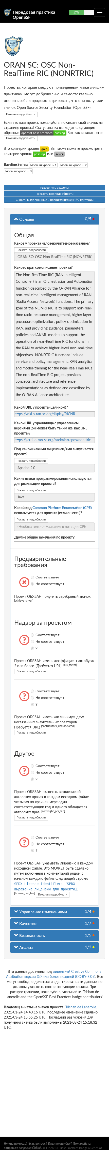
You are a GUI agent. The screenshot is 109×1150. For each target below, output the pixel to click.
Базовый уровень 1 (43, 165)
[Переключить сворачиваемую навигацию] (99, 12)
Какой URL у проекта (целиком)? (41, 407)
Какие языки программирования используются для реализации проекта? (53, 481)
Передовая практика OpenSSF (34, 14)
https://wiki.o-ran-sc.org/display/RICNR (44, 414)
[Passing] (39, 154)
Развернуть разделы (54, 187)
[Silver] (59, 154)
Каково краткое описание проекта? (43, 268)
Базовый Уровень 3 (18, 171)
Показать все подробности (54, 193)
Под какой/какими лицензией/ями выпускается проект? (54, 451)
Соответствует (32, 577)
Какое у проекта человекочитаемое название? (51, 243)
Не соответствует (32, 583)
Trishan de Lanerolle (80, 1007)
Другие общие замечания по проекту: (45, 537)
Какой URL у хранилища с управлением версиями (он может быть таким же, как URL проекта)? (50, 428)
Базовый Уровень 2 (73, 165)
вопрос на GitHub (30, 1147)
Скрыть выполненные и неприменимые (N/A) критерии (55, 199)
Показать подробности (20, 114)
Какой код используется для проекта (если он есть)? (53, 510)
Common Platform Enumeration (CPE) (62, 508)
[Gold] (44, 149)
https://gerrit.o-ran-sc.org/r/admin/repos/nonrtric (52, 440)
